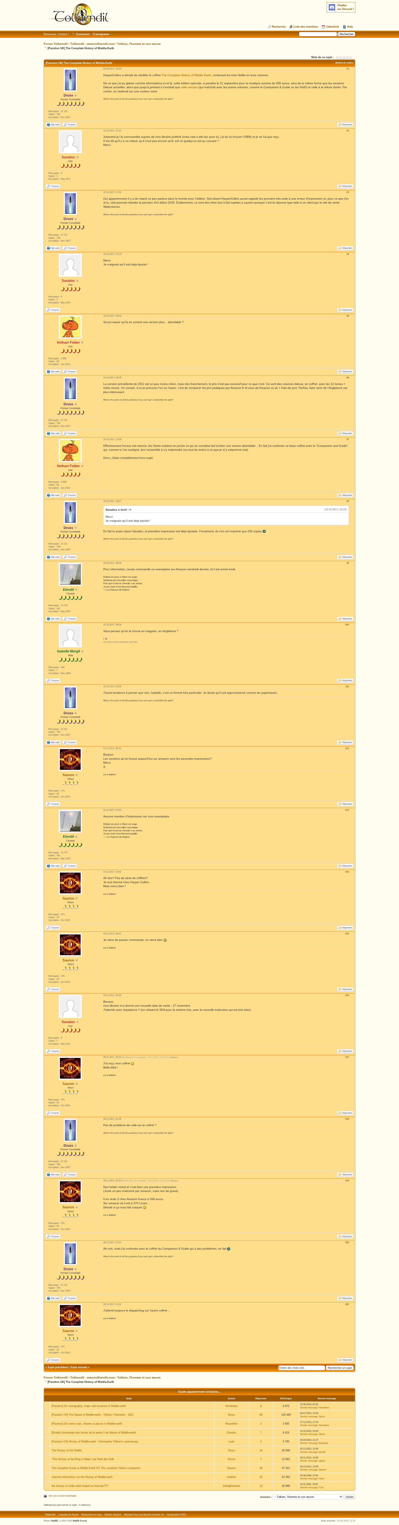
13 (261, 1485)
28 (261, 1468)
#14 (347, 872)
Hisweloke (231, 1406)
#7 (347, 439)
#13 (347, 810)
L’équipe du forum (68, 1514)
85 (261, 1414)
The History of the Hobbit (67, 1450)
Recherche (279, 26)
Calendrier (332, 26)
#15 (347, 933)
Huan (321, 1478)
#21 (347, 1304)
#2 (347, 130)
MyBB (54, 1520)
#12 (347, 748)
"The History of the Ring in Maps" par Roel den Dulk (83, 1459)
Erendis (231, 1432)
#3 (347, 192)
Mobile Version (113, 1514)
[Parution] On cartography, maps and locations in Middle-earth (89, 1406)
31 (261, 1477)
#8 (347, 501)
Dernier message (309, 1407)
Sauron (68, 775)
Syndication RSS (176, 1514)
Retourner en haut (91, 1514)
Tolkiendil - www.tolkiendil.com (92, 43)
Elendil (322, 1452)
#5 (347, 316)
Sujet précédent (58, 1367)
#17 (347, 1057)
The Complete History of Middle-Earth (186, 75)
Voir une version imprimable (62, 1495)
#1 (347, 68)
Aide (350, 26)
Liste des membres (305, 26)
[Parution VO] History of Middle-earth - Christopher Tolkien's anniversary (95, 1441)
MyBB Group (80, 1520)
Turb (321, 1487)
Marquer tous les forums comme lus (144, 1514)
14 (261, 1450)
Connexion (83, 34)
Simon (322, 1416)
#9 (347, 563)
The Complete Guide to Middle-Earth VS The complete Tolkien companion (96, 1468)
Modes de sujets (344, 62)
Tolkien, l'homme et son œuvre (139, 43)
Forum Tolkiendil (56, 43)
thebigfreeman (231, 1485)
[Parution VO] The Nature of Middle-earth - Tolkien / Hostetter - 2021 (93, 1414)
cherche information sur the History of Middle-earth (82, 1477)
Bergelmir (323, 1443)
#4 (347, 254)
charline (231, 1477)
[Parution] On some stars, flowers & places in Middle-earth (87, 1423)
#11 (347, 686)
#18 (347, 1119)
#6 (347, 377)
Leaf (231, 1441)
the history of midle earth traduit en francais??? (80, 1485)
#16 (347, 995)
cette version (189, 87)
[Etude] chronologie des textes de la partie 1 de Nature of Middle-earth (94, 1432)
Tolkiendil (50, 1514)
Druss (231, 1414)
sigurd (322, 1460)
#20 (347, 1242)
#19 (347, 1180)
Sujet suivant (78, 1367)
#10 (347, 624)
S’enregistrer (101, 34)
